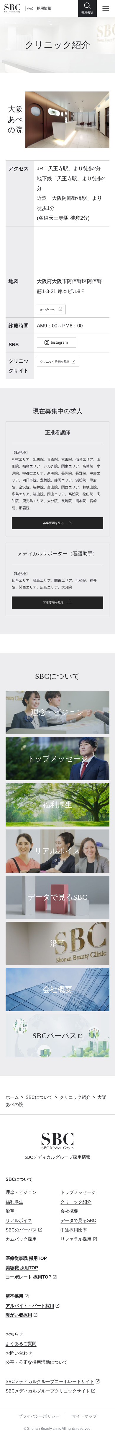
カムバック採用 (21, 1239)
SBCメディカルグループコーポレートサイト (50, 1381)
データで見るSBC (78, 1220)
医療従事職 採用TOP (26, 1258)
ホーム (12, 1097)
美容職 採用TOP (22, 1267)
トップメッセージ (78, 1192)
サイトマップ (84, 1416)
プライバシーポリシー (39, 1416)
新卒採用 (14, 1296)
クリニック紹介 (75, 1097)
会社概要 (69, 1211)
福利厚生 (14, 1201)
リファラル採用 (75, 1239)
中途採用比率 (73, 1230)
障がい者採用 (19, 1315)
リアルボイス (19, 1220)
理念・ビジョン (21, 1192)
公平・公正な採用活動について (37, 1362)
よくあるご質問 (21, 1343)
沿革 (10, 1211)
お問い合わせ (19, 1353)
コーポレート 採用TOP (28, 1277)
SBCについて (39, 1097)
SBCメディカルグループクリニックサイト (48, 1391)
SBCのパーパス (21, 1230)
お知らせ (14, 1334)
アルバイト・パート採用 (30, 1305)
